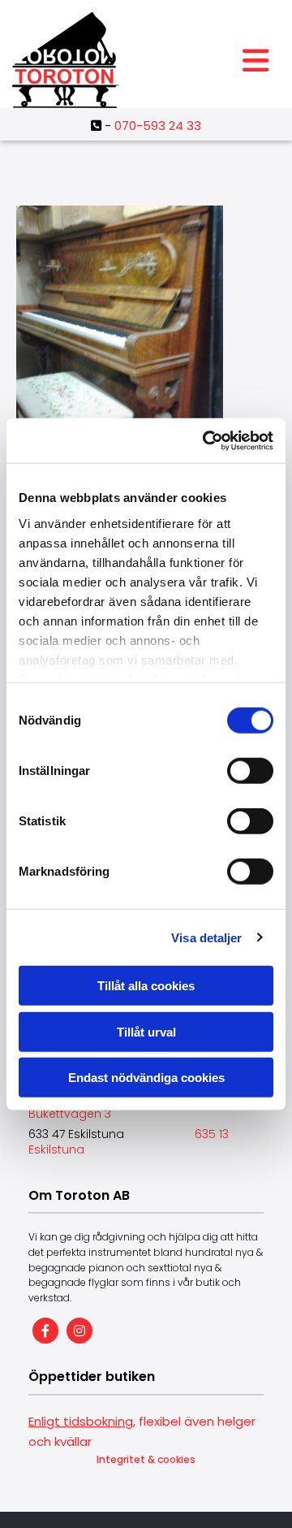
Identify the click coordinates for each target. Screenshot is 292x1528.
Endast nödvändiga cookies (146, 1077)
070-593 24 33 (157, 125)
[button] (255, 60)
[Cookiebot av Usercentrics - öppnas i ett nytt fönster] (206, 440)
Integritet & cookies (146, 1459)
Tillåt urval (146, 1031)
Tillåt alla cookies (146, 986)
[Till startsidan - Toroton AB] (109, 60)
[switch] (250, 771)
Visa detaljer (206, 937)
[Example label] (79, 1331)
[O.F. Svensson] (119, 344)
